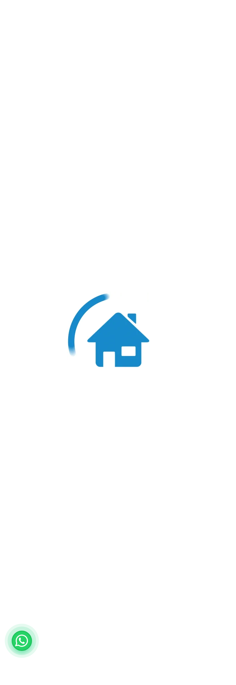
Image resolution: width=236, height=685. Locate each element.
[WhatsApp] (22, 641)
